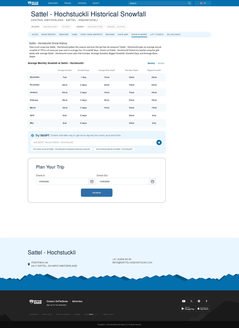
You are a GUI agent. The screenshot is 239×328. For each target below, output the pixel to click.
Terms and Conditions (63, 314)
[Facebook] (207, 301)
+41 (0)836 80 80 (121, 259)
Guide (35, 34)
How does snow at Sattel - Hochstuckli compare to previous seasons (61, 149)
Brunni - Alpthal (117, 27)
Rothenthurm (95, 27)
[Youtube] (184, 301)
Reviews (110, 34)
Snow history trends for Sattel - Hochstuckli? (114, 149)
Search (97, 192)
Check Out (102, 175)
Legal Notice (33, 314)
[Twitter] (191, 301)
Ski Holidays (173, 34)
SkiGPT (96, 3)
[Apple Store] (203, 308)
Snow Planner (139, 34)
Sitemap (77, 314)
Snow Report (48, 34)
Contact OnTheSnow (57, 301)
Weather (53, 3)
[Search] (189, 3)
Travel (68, 3)
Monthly (151, 63)
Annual (161, 63)
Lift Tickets (157, 34)
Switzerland (50, 27)
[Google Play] (188, 308)
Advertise (77, 301)
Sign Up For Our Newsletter (56, 305)
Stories (82, 3)
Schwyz (66, 27)
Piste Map (123, 34)
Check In (40, 175)
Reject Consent (108, 314)
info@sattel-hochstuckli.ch (132, 262)
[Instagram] (199, 301)
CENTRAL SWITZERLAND (47, 20)
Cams (74, 34)
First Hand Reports (91, 34)
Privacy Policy (46, 314)
